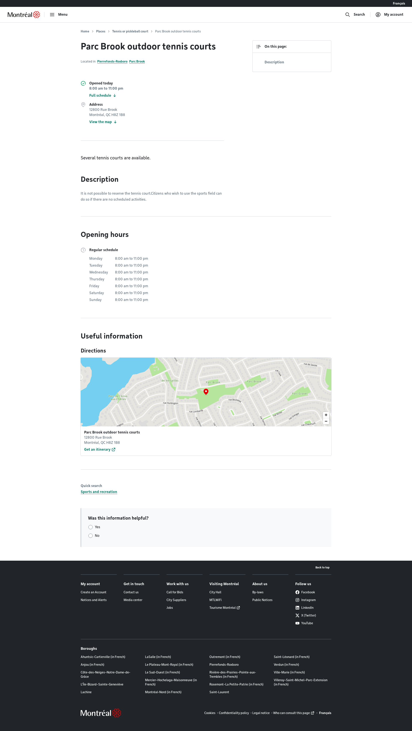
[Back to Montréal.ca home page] (24, 14)
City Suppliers (176, 600)
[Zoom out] (326, 421)
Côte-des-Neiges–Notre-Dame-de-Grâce (105, 674)
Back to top (322, 567)
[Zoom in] (326, 415)
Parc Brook (137, 61)
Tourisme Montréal (222, 607)
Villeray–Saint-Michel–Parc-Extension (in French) (300, 682)
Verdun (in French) (286, 664)
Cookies (209, 713)
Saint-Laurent (219, 692)
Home (85, 31)
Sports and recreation (99, 492)
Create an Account (93, 592)
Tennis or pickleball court (130, 31)
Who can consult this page (291, 713)
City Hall (215, 592)
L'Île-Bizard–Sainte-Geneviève (102, 684)
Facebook (308, 592)
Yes (97, 527)
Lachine (86, 692)
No (97, 536)
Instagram (308, 600)
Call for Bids (175, 592)
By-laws (258, 592)
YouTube (307, 623)
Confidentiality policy (234, 713)
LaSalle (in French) (158, 657)
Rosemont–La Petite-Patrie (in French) (236, 684)
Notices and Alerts (94, 600)
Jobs (170, 607)
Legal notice (261, 713)
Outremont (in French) (224, 657)
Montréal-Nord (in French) (163, 692)
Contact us (131, 592)
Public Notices (262, 600)
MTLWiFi (215, 600)
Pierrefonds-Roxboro (112, 61)
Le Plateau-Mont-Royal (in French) (169, 664)
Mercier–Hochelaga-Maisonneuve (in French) (171, 682)
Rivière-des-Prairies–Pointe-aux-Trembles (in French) (232, 674)
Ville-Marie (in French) (289, 672)
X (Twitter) (308, 615)
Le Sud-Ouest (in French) (162, 672)
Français (399, 3)
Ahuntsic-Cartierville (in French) (103, 657)
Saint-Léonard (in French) (292, 657)
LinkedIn (307, 607)
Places (100, 31)
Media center (133, 600)
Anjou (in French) (92, 664)
